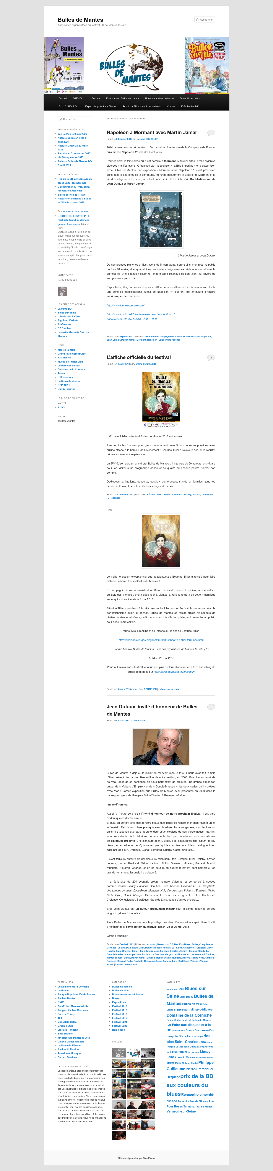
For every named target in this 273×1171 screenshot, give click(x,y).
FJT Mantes (64, 357)
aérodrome (172, 989)
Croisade (111, 947)
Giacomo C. (189, 947)
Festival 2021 (119, 1022)
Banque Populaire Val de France (76, 994)
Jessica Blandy (197, 951)
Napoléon (152, 339)
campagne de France (171, 336)
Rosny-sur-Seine (153, 961)
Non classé (118, 1029)
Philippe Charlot (190, 1063)
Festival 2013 (126, 494)
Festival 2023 (119, 1025)
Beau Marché (65, 1033)
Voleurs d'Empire (199, 961)
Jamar (135, 951)
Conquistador (206, 944)
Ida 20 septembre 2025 (70, 157)
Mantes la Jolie (115, 957)
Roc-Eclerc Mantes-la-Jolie (73, 1006)
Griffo (210, 947)
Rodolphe (183, 1101)
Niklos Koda (197, 957)
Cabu (205, 1004)
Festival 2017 (119, 1014)
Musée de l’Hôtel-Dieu (70, 361)
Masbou (210, 1057)
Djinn (141, 947)
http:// (174, 671)
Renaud (121, 961)
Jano (202, 1042)
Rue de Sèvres (198, 1101)
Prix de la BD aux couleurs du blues (142, 106)
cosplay (187, 494)
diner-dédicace (201, 1009)
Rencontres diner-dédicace (159, 98)
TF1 (60, 1018)
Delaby (121, 947)
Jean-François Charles (166, 951)
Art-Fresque (64, 324)
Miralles (151, 957)
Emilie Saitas (174, 1020)
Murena (186, 957)
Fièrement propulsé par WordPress (136, 1158)
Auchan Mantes (66, 998)
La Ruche (63, 990)
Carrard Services (67, 1057)
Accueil (63, 98)
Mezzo (171, 1063)
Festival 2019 (119, 1018)
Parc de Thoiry (66, 1014)
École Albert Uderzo (190, 98)
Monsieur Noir (163, 957)
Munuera (176, 957)
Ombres (209, 957)
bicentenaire (152, 336)
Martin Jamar (128, 339)
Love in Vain (184, 1057)
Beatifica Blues (182, 944)
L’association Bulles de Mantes (122, 98)
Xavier (110, 964)
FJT (169, 1025)
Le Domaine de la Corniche (73, 986)
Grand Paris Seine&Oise (72, 353)
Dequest (186, 1009)
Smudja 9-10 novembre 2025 (74, 153)
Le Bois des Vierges (162, 954)
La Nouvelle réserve (69, 381)
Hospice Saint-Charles (119, 951)
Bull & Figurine (66, 389)
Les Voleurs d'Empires (202, 954)
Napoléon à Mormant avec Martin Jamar (152, 132)
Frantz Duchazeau (197, 1030)
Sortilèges (183, 961)
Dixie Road (132, 947)
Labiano (146, 954)
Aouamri (151, 944)
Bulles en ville (120, 990)
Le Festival (94, 98)
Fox (180, 947)
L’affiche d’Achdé (190, 106)
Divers (115, 998)
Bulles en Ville (192, 1004)
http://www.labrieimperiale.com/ (125, 305)
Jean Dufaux (113, 339)
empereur (206, 336)
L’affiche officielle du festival (139, 357)
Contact (171, 106)
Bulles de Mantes (80, 19)
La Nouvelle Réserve (69, 1045)
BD (171, 944)
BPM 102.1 (64, 385)
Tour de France (203, 1106)
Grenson (201, 947)
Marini (127, 957)
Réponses (114, 497)
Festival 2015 (119, 1010)
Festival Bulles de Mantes (196, 1020)
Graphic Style (65, 1025)
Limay (205, 1051)
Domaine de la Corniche (71, 369)
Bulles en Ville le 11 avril (72, 194)
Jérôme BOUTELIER (147, 139)
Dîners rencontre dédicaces (128, 994)
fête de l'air (185, 1036)
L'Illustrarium (178, 1052)
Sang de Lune (170, 961)
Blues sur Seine (67, 312)
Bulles (194, 944)
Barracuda (163, 944)
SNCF (61, 1002)
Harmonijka (197, 1036)
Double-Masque (191, 336)
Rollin (130, 961)
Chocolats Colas (67, 1022)
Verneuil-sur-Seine (181, 1111)
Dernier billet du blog (75, 211)
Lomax (171, 1057)
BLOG (61, 407)
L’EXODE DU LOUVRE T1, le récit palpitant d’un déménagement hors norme (74, 219)
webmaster (140, 720)
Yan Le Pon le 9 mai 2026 (72, 134)
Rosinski (138, 961)
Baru (181, 989)
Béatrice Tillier (154, 494)
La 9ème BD (65, 308)
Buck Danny (186, 996)
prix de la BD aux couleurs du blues (190, 1084)
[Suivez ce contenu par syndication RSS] (59, 211)
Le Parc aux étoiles (69, 365)
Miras (178, 1063)
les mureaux (193, 1052)
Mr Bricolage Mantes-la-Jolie (74, 1037)
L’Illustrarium (65, 377)
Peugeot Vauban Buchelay (73, 1010)
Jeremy (183, 951)
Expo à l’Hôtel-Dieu (69, 106)
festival (196, 494)
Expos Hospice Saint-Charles (101, 106)
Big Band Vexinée (68, 320)
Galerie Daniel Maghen (71, 1041)
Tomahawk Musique (69, 1053)
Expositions (125, 336)
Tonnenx (189, 1106)
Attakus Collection (68, 1049)
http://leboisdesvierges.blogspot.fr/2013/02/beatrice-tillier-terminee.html (161, 640)
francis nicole (178, 1030)
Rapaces (111, 961)
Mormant (141, 339)
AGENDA (78, 98)
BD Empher (64, 328)
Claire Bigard (174, 1009)
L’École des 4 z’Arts (69, 316)
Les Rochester (181, 954)
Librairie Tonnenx (68, 1029)
